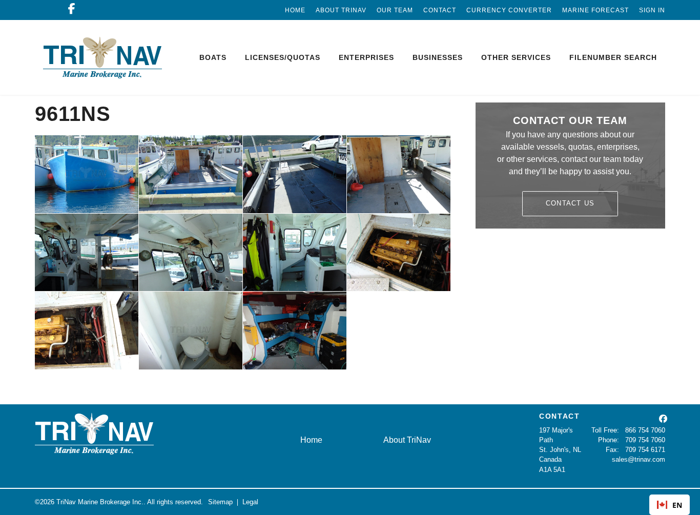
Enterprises (366, 57)
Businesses (438, 57)
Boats (213, 57)
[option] (669, 505)
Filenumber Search (613, 57)
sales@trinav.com (638, 459)
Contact (439, 10)
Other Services (516, 57)
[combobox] (669, 505)
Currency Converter (509, 10)
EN (677, 505)
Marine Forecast (595, 10)
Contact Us (570, 203)
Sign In (652, 10)
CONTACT (559, 416)
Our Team (395, 10)
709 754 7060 (645, 440)
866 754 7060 (645, 430)
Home (295, 10)
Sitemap (220, 502)
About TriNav (341, 10)
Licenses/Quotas (282, 57)
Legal (250, 502)
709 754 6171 (645, 450)
